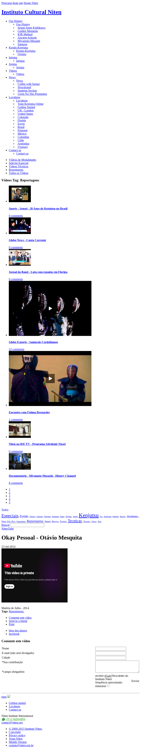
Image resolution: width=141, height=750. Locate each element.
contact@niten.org (12, 722)
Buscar (5, 524)
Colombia (23, 137)
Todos (4, 509)
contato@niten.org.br (21, 745)
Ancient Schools (27, 37)
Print (11, 624)
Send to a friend (18, 621)
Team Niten (15, 738)
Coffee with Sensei (29, 84)
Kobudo (115, 516)
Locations (14, 97)
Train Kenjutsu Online (31, 103)
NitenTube (7, 528)
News (12, 77)
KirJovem (107, 516)
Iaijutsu (13, 57)
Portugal (22, 130)
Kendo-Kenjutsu (18, 47)
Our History (16, 21)
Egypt (21, 123)
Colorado (23, 117)
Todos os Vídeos (18, 173)
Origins (22, 54)
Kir (101, 516)
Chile (21, 140)
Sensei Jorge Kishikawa (31, 27)
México (22, 133)
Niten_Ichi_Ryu (8, 521)
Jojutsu (13, 64)
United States (25, 113)
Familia (32, 516)
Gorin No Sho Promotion (32, 93)
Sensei (47, 521)
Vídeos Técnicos (18, 166)
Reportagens (16, 169)
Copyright (15, 732)
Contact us (15, 150)
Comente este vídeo (20, 617)
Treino (93, 521)
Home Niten (31, 3)
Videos (13, 70)
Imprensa (55, 516)
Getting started (17, 703)
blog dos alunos (18, 630)
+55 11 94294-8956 (15, 719)
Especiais (9, 515)
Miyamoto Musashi (29, 40)
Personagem (21, 521)
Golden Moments (28, 31)
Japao (62, 516)
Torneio (86, 521)
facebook (14, 633)
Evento (24, 516)
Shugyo (55, 521)
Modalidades (132, 516)
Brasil (21, 127)
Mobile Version (18, 742)
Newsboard (24, 87)
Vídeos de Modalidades (22, 159)
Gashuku (39, 516)
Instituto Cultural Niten (31, 12)
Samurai (22, 44)
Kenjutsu (89, 515)
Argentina (23, 143)
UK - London (26, 110)
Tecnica (63, 521)
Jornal (75, 516)
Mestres (122, 516)
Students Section (27, 90)
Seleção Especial (18, 163)
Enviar (135, 680)
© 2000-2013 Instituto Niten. (25, 728)
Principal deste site (12, 3)
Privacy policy (17, 735)
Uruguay (23, 146)
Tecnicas (75, 520)
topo (4, 696)
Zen (99, 521)
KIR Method (25, 34)
